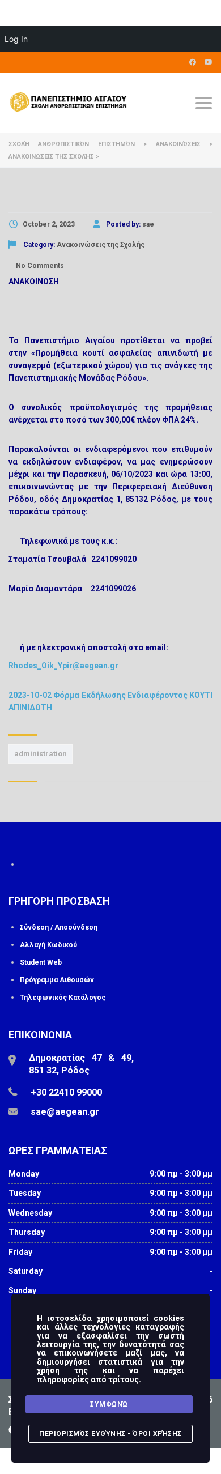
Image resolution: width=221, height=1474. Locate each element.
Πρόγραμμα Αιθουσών (57, 980)
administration (40, 753)
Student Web (41, 962)
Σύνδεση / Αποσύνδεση (58, 927)
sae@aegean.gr (65, 1111)
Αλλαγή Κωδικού (48, 945)
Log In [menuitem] (16, 39)
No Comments (39, 266)
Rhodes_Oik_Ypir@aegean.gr (63, 665)
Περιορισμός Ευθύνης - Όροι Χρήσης (110, 1434)
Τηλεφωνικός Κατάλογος (62, 998)
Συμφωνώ (109, 1404)
